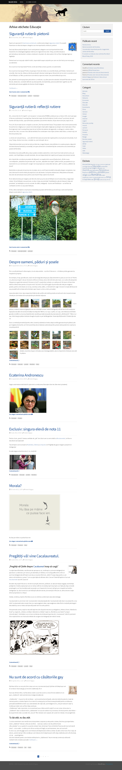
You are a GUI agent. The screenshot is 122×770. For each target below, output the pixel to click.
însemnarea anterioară (29, 43)
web (84, 151)
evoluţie (103, 166)
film (106, 166)
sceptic (103, 175)
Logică (84, 121)
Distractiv (85, 98)
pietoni (30, 96)
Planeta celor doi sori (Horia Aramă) (98, 72)
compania (43, 445)
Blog (84, 93)
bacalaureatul (13, 579)
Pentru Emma (87, 45)
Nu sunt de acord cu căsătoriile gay (36, 676)
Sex (25, 747)
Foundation (109, 764)
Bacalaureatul (61, 438)
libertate (100, 168)
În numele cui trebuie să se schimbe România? (96, 54)
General (85, 112)
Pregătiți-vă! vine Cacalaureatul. (34, 555)
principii (30, 251)
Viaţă (29, 747)
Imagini (85, 116)
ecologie (85, 166)
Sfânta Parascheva (93, 70)
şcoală (26, 666)
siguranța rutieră (54, 43)
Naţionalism (96, 170)
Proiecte (85, 135)
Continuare (13, 88)
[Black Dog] (61, 13)
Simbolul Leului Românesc (96, 68)
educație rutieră (22, 96)
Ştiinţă (84, 144)
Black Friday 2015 (88, 56)
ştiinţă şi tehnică (106, 179)
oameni (85, 128)
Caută (107, 31)
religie (85, 175)
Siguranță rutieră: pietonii (29, 33)
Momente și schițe (88, 123)
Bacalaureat (15, 475)
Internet (85, 118)
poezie (87, 172)
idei (90, 168)
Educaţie (14, 96)
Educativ (20, 364)
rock (89, 175)
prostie (26, 364)
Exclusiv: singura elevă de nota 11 (35, 429)
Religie (85, 137)
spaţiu (99, 177)
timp (37, 364)
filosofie (84, 168)
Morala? (15, 485)
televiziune (103, 177)
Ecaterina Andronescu (26, 375)
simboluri (91, 177)
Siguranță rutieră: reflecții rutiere (34, 106)
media (103, 168)
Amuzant (85, 164)
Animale (85, 91)
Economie (86, 100)
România (32, 364)
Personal (20, 545)
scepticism (85, 177)
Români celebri (87, 139)
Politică (85, 132)
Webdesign (86, 153)
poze (97, 172)
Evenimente (86, 107)
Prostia (20, 418)
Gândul (36, 445)
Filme (84, 109)
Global (85, 114)
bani (89, 164)
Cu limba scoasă (31, 2)
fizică (87, 168)
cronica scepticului (105, 164)
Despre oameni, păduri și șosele (33, 261)
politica (92, 172)
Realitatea (30, 445)
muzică (85, 125)
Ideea (21, 2)
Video (84, 148)
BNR (94, 164)
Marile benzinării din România (91, 47)
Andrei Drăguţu (28, 37)
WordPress (101, 764)
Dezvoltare (86, 96)
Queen (107, 172)
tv (83, 179)
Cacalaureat (38, 566)
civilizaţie (97, 164)
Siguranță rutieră (87, 141)
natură (90, 170)
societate (95, 177)
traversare (36, 96)
